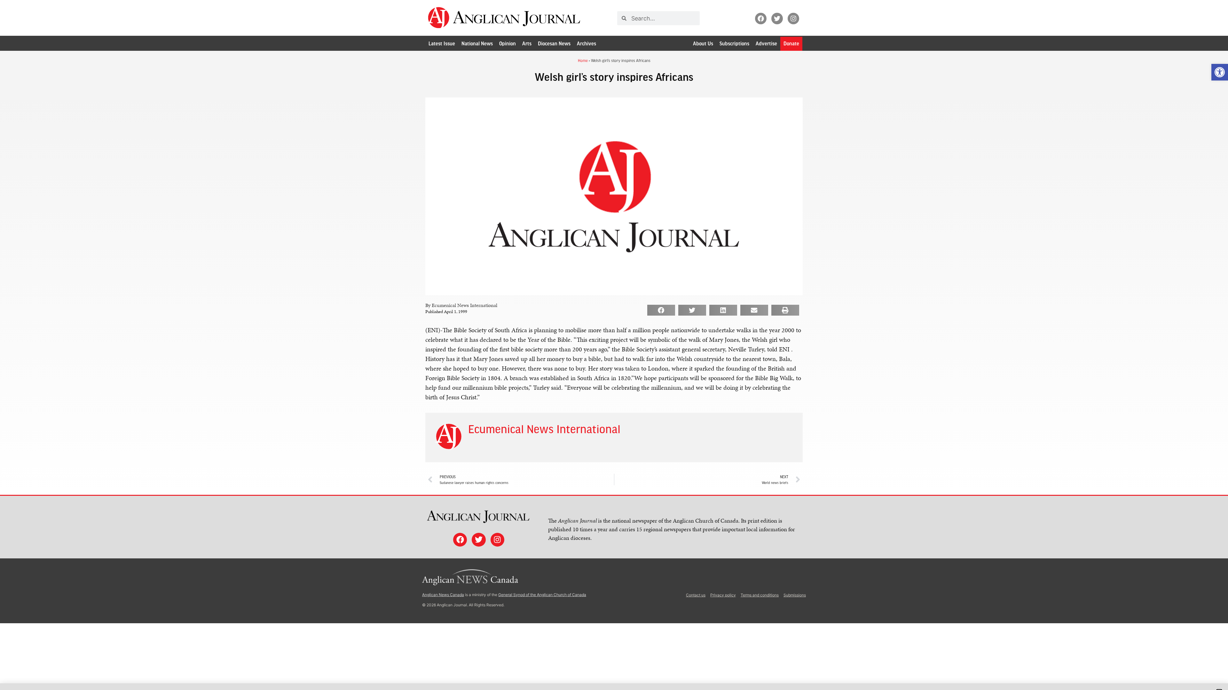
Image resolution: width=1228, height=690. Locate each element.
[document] (614, 345)
